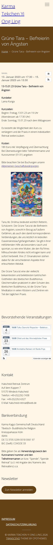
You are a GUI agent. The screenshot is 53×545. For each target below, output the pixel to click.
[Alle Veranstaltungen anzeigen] (48, 73)
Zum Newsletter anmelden (19, 489)
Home (4, 51)
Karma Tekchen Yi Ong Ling (12, 13)
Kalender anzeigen (41, 358)
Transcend (13, 538)
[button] (48, 80)
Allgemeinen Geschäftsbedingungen (20, 166)
